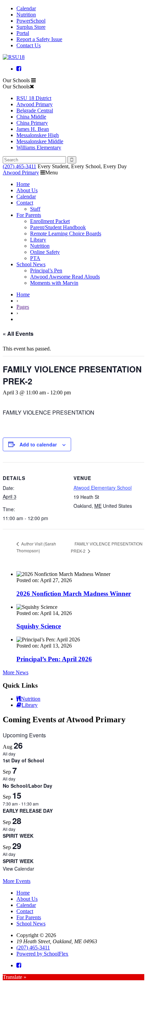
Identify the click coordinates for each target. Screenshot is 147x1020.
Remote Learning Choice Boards (65, 233)
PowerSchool (30, 21)
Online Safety (45, 252)
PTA (35, 258)
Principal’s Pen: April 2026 (54, 659)
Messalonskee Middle (39, 141)
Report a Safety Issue (39, 39)
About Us (27, 190)
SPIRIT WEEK (18, 835)
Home (23, 184)
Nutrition (26, 14)
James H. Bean (32, 129)
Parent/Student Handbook (58, 227)
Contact (24, 203)
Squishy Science (38, 626)
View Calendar (18, 868)
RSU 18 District (33, 98)
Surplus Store (30, 27)
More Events (16, 881)
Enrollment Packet (50, 221)
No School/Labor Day (27, 785)
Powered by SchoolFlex (42, 954)
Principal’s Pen (46, 270)
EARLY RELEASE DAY (28, 810)
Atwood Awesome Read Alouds (65, 277)
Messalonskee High (37, 135)
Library (38, 240)
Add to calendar (38, 444)
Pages (22, 307)
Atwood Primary (34, 104)
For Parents (28, 215)
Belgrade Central (34, 110)
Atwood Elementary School (103, 487)
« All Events (18, 333)
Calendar (26, 8)
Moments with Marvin (54, 283)
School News (30, 264)
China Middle (31, 117)
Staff (35, 209)
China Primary (32, 123)
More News (15, 672)
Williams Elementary (38, 147)
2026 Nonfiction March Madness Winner (73, 593)
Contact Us (28, 45)
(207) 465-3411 (19, 166)
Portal (22, 33)
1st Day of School (23, 760)
